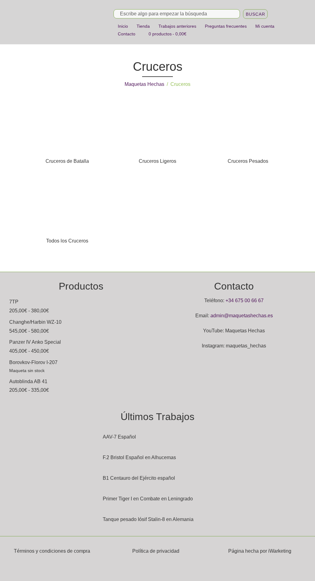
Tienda (143, 26)
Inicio (123, 26)
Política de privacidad (155, 551)
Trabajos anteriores (177, 26)
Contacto (126, 33)
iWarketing (279, 551)
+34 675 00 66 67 (244, 300)
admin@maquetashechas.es (241, 315)
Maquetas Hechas (144, 84)
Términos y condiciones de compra (52, 551)
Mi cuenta (264, 26)
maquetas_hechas (246, 345)
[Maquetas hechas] (65, 22)
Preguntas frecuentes (226, 26)
